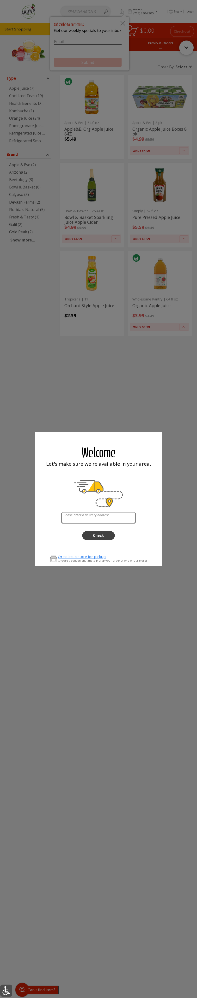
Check (98, 535)
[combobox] (98, 517)
